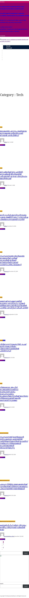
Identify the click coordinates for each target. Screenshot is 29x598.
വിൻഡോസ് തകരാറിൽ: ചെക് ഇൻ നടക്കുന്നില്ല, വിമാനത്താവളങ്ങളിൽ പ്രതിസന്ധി (13, 347)
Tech (4, 52)
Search (26, 553)
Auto (4, 54)
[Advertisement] (14, 76)
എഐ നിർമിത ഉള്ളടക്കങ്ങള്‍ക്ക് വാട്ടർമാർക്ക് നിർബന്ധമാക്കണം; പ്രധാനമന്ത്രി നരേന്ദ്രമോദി (14, 486)
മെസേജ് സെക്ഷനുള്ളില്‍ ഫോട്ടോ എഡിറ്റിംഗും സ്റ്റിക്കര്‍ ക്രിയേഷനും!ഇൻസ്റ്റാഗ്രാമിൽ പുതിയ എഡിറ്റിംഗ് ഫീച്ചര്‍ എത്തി (14, 304)
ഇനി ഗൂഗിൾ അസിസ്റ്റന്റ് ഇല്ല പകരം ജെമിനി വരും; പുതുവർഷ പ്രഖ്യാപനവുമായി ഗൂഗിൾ (14, 217)
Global (5, 480)
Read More (2, 145)
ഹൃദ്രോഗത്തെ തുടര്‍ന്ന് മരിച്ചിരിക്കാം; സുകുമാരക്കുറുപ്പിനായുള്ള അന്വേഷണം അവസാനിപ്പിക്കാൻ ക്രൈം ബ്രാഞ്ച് (14, 29)
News (5, 44)
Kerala (8, 46)
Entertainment (8, 56)
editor (5, 142)
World (4, 340)
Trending (6, 50)
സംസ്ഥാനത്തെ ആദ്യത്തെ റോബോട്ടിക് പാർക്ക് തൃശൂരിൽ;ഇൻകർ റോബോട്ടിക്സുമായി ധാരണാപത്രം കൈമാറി (12, 260)
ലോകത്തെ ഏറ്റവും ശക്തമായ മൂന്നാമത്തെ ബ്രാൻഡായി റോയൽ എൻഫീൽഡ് (13, 133)
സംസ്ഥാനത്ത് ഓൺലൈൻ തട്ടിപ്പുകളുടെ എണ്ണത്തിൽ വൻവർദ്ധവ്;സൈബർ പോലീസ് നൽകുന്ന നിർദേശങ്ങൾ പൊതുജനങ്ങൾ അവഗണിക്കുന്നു (14, 442)
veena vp (6, 271)
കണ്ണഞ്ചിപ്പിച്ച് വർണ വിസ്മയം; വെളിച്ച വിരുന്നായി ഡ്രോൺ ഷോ (13, 527)
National (9, 48)
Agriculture (7, 58)
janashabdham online (9, 536)
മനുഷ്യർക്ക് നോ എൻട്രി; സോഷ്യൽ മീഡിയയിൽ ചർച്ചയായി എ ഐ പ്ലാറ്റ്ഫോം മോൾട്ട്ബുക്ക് (13, 175)
